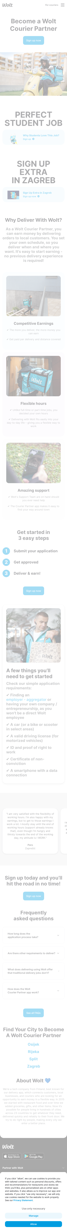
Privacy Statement (23, 1200)
